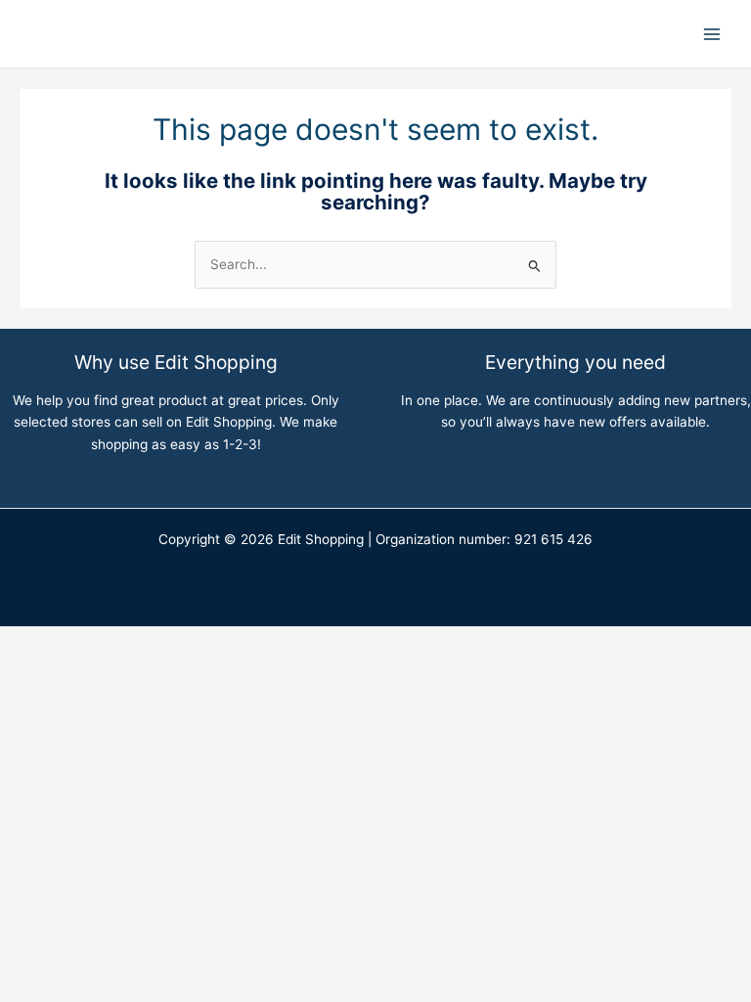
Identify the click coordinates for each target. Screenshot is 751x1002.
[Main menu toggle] (712, 34)
